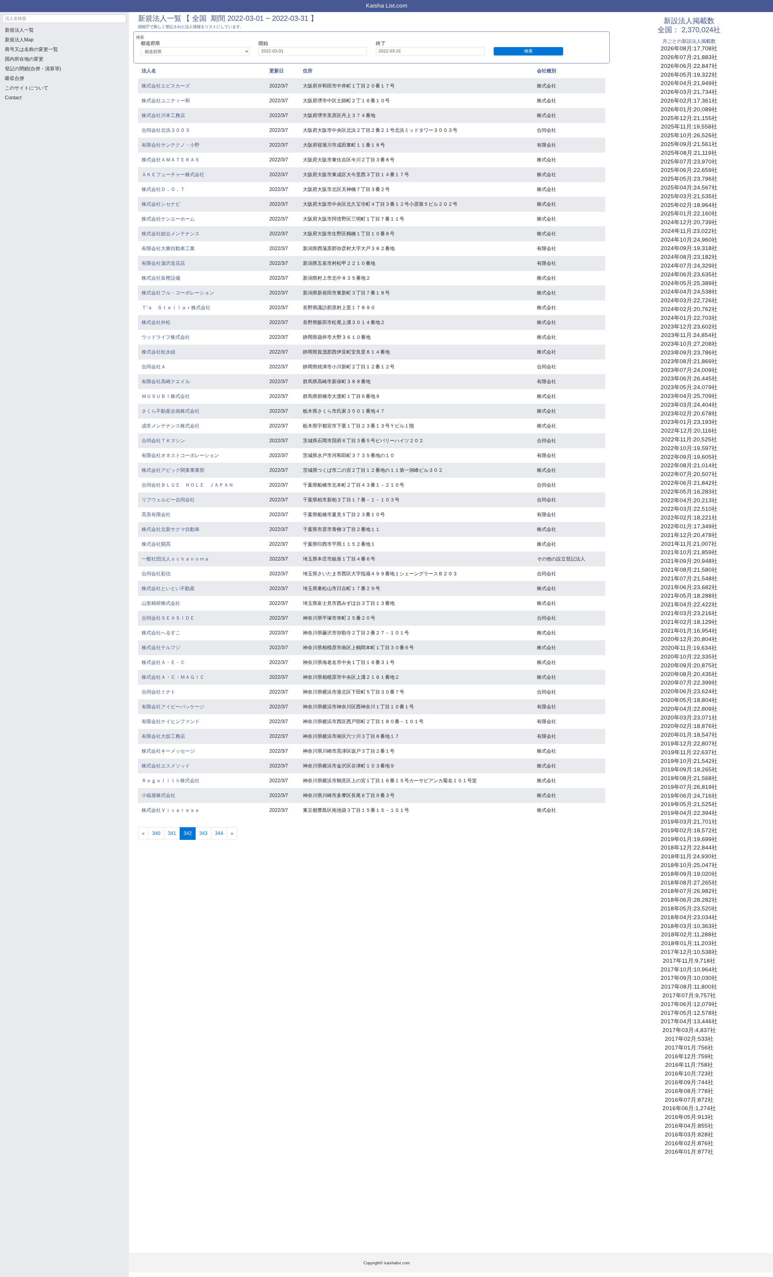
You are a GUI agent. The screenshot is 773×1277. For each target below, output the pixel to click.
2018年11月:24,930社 (689, 856)
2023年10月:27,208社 (689, 344)
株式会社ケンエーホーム (168, 218)
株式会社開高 (156, 544)
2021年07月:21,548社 (689, 578)
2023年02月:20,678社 (689, 413)
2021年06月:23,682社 (689, 587)
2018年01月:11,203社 (689, 943)
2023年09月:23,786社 (689, 352)
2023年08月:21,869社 (689, 361)
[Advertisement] (64, 137)
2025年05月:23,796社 (689, 179)
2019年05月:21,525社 (689, 804)
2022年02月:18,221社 (689, 517)
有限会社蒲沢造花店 (163, 263)
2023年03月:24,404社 (689, 405)
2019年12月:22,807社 (689, 743)
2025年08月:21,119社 (689, 153)
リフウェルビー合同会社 (168, 499)
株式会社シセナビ (161, 204)
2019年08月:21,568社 (689, 778)
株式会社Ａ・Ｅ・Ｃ (163, 662)
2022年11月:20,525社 (689, 439)
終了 (381, 43)
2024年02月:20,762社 (689, 309)
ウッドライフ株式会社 (166, 337)
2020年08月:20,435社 (689, 674)
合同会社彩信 (156, 573)
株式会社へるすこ (161, 632)
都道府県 (150, 43)
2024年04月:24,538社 (689, 291)
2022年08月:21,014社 (689, 465)
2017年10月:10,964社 (689, 969)
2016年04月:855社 (689, 1126)
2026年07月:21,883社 (689, 57)
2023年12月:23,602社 (689, 326)
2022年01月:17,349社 (689, 526)
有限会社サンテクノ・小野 (171, 145)
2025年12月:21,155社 (689, 118)
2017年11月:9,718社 (689, 961)
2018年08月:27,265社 (689, 882)
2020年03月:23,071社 (689, 717)
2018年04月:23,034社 (689, 917)
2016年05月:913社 (689, 1117)
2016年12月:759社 (689, 1056)
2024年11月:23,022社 (689, 231)
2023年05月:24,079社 (689, 387)
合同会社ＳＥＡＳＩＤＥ (168, 618)
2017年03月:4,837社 (689, 1030)
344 (219, 833)
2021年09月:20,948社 (689, 561)
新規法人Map (19, 39)
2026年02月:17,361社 (689, 100)
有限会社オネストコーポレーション (180, 455)
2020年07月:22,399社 (689, 682)
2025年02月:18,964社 (689, 205)
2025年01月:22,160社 (689, 213)
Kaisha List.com (386, 5)
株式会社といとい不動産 (168, 588)
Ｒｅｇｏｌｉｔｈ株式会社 (171, 780)
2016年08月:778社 (689, 1091)
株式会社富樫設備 (161, 278)
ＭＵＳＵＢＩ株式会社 (166, 396)
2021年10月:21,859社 (689, 552)
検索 (528, 51)
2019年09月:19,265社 (689, 769)
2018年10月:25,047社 (689, 865)
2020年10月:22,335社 (689, 656)
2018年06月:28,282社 (689, 900)
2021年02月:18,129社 (689, 622)
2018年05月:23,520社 (689, 908)
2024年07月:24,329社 (689, 265)
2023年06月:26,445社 (689, 378)
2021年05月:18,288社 (689, 595)
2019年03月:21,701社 (689, 821)
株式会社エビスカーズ (166, 85)
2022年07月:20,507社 (689, 474)
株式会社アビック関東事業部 (173, 470)
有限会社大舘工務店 (163, 736)
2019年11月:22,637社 (689, 752)
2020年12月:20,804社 (689, 639)
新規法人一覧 (19, 30)
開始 (263, 43)
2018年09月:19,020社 (689, 874)
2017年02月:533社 (689, 1039)
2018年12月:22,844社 (689, 847)
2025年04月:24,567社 (689, 187)
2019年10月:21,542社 (689, 761)
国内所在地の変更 (24, 59)
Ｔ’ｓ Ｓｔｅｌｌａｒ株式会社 (176, 307)
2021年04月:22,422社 (689, 604)
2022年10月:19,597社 (689, 448)
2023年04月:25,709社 (689, 396)
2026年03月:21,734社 (689, 92)
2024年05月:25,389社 (689, 283)
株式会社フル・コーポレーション (178, 292)
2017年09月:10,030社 (689, 978)
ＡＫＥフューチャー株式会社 (173, 174)
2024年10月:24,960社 (689, 240)
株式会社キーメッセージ (168, 751)
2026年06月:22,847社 (689, 66)
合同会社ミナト (158, 691)
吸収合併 (14, 78)
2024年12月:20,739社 (689, 222)
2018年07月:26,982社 (689, 891)
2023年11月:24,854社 (689, 335)
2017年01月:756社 (689, 1047)
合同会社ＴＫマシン (163, 440)
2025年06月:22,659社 (689, 170)
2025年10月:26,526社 (689, 135)
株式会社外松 (156, 322)
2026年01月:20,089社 (689, 109)
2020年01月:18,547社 (689, 735)
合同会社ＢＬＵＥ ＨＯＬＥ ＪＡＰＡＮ (187, 485)
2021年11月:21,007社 (689, 544)
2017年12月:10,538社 (689, 952)
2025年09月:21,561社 (689, 144)
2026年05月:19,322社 (689, 74)
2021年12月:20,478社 (689, 535)
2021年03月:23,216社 (689, 613)
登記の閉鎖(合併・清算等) (33, 68)
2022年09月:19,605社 (689, 457)
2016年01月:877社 (689, 1151)
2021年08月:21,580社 (689, 570)
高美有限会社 (156, 514)
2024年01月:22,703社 (689, 318)
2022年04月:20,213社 (689, 500)
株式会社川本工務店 (163, 115)
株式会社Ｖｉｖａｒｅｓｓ (171, 810)
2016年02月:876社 (689, 1143)
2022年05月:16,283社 (689, 491)
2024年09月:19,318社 (689, 248)
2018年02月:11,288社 (689, 934)
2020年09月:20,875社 (689, 665)
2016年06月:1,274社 (689, 1108)
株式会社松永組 (158, 351)
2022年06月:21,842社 (689, 483)
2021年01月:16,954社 (689, 630)
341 (172, 833)
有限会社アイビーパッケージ (173, 706)
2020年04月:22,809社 (689, 709)
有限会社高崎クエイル (166, 381)
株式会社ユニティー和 (166, 100)
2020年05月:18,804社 (689, 700)
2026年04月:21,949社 (689, 83)
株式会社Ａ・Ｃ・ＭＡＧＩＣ (173, 677)
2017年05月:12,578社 (689, 1013)
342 (190, 833)
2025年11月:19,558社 (689, 126)
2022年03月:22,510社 (689, 509)
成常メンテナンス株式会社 (171, 425)
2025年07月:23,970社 (689, 161)
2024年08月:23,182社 (689, 257)
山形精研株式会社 (161, 603)
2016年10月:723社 (689, 1073)
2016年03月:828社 (689, 1134)
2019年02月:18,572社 (689, 830)
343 (203, 833)
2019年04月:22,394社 (689, 813)
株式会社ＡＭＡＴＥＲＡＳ (171, 159)
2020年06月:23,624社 (689, 691)
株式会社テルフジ (161, 647)
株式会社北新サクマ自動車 (171, 529)
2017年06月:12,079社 (689, 1004)
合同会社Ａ (154, 366)
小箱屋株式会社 (158, 795)
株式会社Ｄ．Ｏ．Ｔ (163, 189)
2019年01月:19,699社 (689, 839)
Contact (13, 97)
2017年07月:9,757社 (689, 995)
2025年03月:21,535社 (689, 196)
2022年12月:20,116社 (689, 430)
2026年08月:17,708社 (689, 48)
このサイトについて (26, 88)
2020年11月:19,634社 (689, 648)
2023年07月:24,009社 (689, 370)
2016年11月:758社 (689, 1065)
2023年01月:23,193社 (689, 422)
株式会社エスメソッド (166, 765)
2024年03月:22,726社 (689, 300)
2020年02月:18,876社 (689, 726)
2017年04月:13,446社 (689, 1021)
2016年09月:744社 (689, 1082)
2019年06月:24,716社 (689, 796)
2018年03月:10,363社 (689, 926)
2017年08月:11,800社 (689, 986)
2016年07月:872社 (689, 1100)
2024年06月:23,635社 (689, 274)
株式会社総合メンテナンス (171, 233)
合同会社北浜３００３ (166, 130)
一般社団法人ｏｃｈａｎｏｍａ (175, 558)
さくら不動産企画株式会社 (171, 411)
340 (156, 833)
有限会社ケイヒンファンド (171, 721)
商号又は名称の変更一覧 (31, 49)
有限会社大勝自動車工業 (168, 248)
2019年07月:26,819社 (689, 787)
